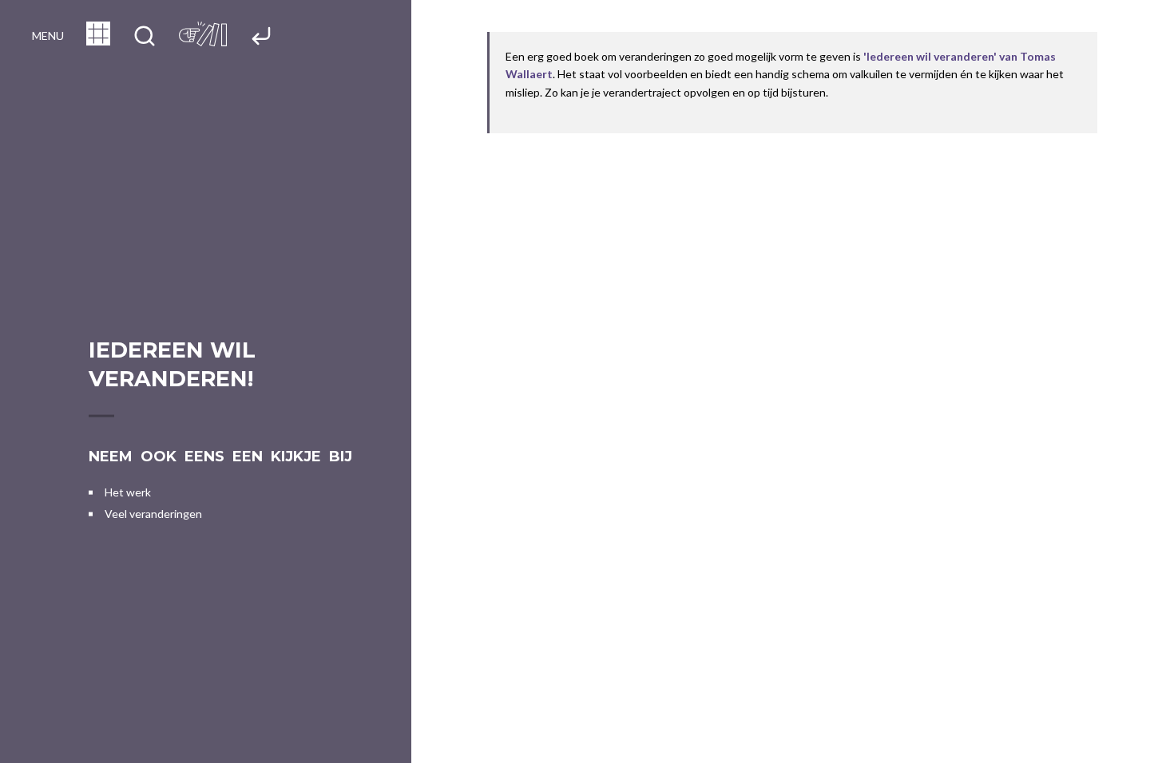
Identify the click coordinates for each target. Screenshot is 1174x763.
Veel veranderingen (153, 513)
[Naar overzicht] (98, 40)
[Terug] (261, 37)
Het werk (128, 492)
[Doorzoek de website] (145, 37)
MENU (48, 35)
